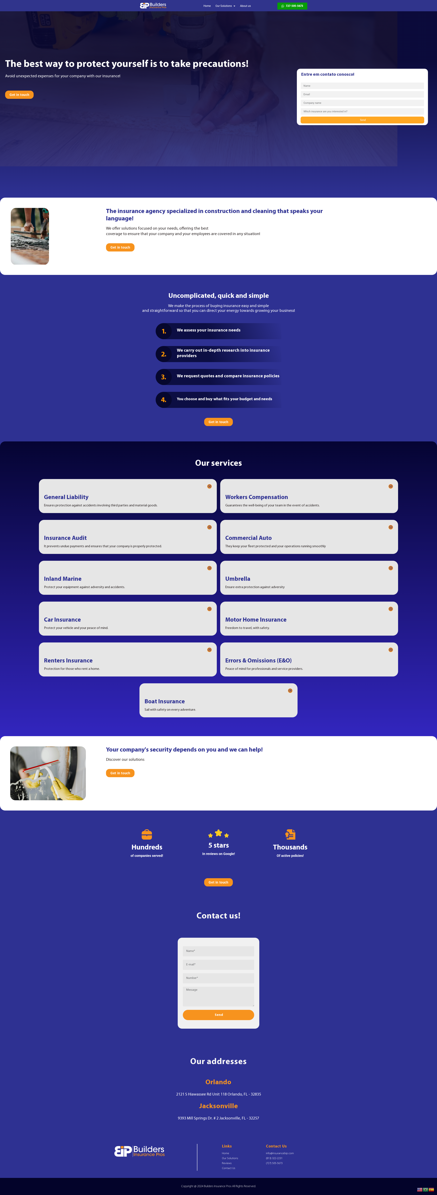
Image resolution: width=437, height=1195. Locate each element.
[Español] (431, 1189)
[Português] (426, 1189)
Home (207, 6)
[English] (420, 1189)
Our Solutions (223, 6)
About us (245, 6)
